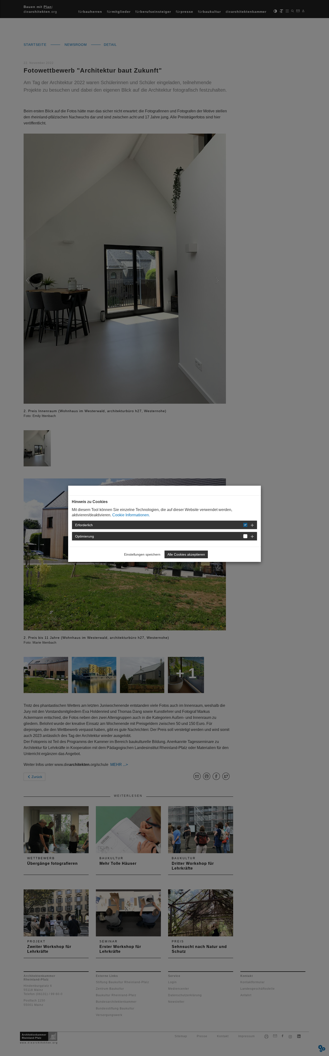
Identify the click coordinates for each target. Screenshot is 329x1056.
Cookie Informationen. (131, 515)
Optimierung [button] (84, 536)
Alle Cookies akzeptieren (186, 554)
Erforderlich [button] (84, 525)
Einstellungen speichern (142, 554)
